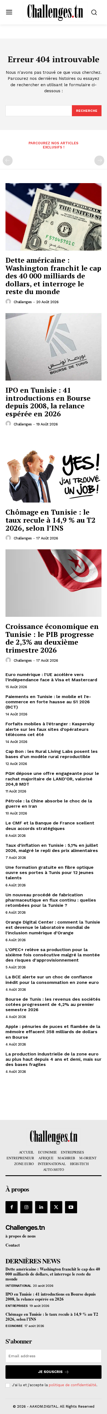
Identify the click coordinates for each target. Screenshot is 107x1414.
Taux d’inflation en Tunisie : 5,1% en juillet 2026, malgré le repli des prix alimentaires (51, 848)
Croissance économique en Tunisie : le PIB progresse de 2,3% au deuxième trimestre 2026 (52, 638)
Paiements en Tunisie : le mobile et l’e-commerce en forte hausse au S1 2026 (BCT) (48, 702)
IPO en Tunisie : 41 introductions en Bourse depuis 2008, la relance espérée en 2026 (48, 401)
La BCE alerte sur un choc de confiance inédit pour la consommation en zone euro (52, 979)
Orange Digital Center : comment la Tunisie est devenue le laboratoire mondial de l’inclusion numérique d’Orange (52, 927)
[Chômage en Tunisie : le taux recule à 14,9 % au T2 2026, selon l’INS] (53, 469)
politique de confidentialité (72, 1385)
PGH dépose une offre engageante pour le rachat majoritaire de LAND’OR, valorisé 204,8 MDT (52, 778)
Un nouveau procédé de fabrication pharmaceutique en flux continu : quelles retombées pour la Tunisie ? (50, 900)
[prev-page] (8, 160)
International (18, 1286)
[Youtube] (71, 1207)
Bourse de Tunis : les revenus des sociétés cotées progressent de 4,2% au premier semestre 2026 (52, 1004)
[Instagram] (26, 1207)
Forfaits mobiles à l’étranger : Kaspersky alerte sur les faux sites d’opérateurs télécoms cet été (49, 729)
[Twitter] (56, 1207)
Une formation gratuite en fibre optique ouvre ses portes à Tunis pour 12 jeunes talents (49, 872)
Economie (13, 1326)
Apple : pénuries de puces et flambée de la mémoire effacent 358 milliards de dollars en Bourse (52, 1032)
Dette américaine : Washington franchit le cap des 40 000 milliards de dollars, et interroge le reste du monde (53, 275)
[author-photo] (9, 302)
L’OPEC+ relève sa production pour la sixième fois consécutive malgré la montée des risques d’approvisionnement (52, 955)
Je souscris (50, 1372)
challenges (23, 302)
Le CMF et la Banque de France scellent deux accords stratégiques (49, 825)
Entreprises (16, 1306)
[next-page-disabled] (99, 160)
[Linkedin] (41, 1207)
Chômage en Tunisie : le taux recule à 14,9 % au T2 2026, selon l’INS (50, 519)
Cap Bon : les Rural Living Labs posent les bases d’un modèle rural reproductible (51, 754)
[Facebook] (11, 1207)
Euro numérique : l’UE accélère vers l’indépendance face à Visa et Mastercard (51, 677)
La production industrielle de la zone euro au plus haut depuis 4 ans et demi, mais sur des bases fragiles (53, 1059)
